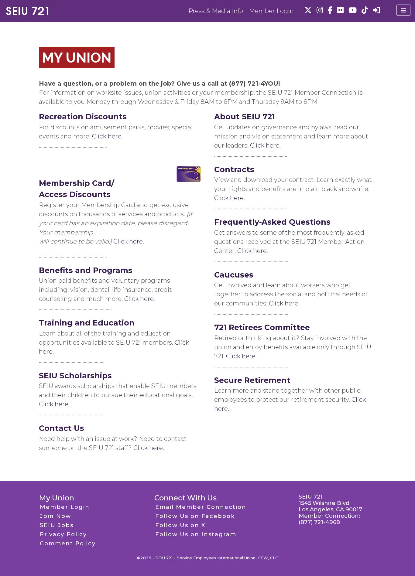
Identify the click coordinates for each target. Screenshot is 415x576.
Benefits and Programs (85, 270)
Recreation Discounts (83, 116)
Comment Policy (68, 543)
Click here (107, 136)
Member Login (271, 11)
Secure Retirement (252, 380)
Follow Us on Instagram (195, 534)
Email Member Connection (200, 507)
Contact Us (61, 428)
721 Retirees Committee (262, 327)
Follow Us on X (180, 525)
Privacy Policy (63, 534)
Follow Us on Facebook (195, 516)
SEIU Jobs (57, 525)
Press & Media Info (215, 11)
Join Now (55, 516)
